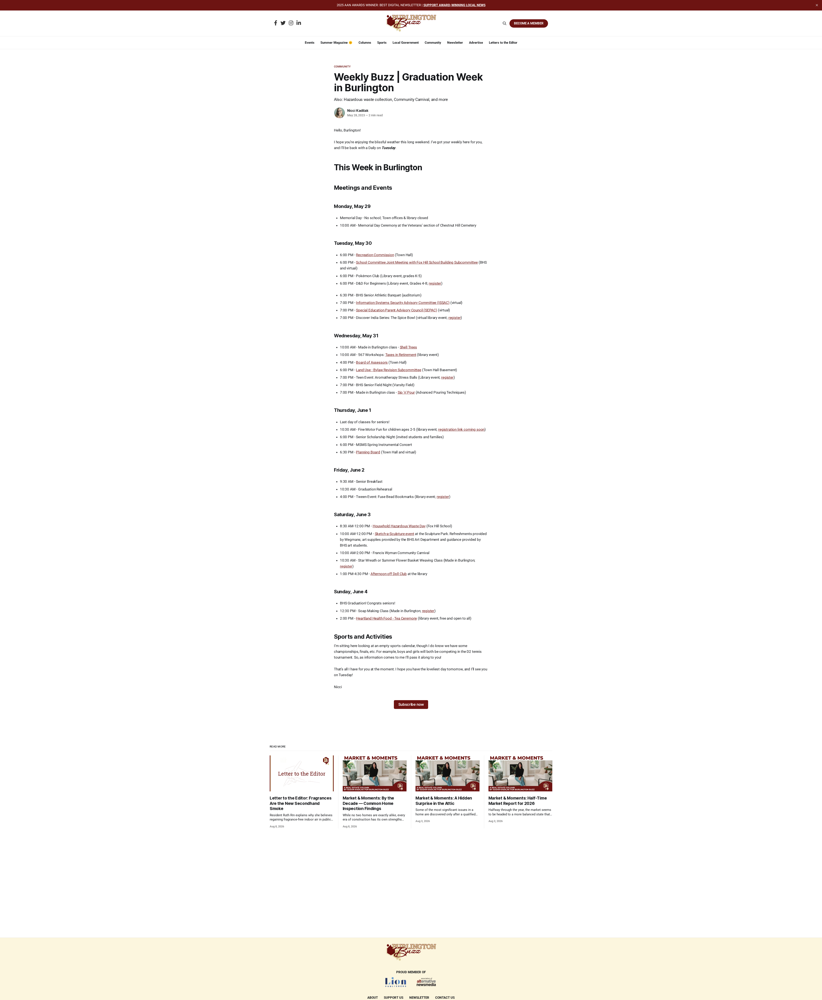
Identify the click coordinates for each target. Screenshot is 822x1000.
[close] (816, 5)
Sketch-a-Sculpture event (394, 534)
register (435, 283)
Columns (365, 43)
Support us (393, 998)
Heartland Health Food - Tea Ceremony (386, 618)
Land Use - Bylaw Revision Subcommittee (388, 370)
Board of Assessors (372, 362)
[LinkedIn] (298, 23)
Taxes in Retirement (400, 355)
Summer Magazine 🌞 (336, 43)
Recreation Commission (375, 255)
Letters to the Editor (503, 43)
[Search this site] (504, 23)
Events (309, 43)
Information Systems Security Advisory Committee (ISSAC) (403, 302)
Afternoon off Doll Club (389, 574)
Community (433, 43)
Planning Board (368, 452)
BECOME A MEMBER (529, 23)
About (372, 998)
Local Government (406, 43)
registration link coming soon (461, 429)
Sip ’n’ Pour (406, 392)
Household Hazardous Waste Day (399, 526)
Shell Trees (408, 347)
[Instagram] (291, 23)
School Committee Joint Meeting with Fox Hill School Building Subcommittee (417, 262)
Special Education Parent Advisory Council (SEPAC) (396, 310)
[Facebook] (275, 23)
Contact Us (445, 998)
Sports (382, 43)
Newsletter (455, 43)
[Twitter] (283, 23)
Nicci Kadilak (357, 110)
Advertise (476, 43)
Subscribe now (411, 704)
